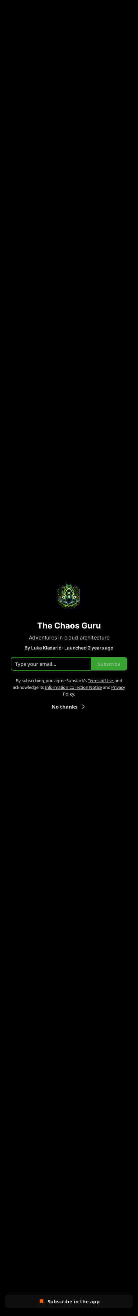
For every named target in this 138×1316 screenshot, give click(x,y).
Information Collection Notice (73, 687)
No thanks (64, 706)
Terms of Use (100, 681)
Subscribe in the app (74, 1301)
